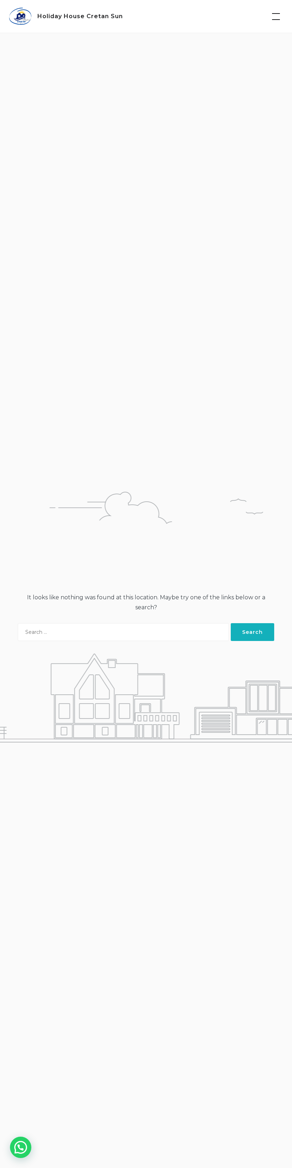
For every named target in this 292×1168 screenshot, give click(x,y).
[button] (20, 1147)
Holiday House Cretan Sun (80, 16)
